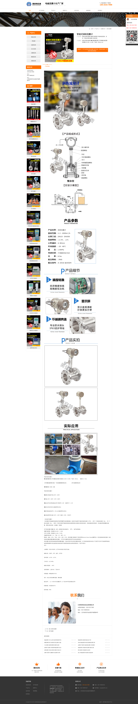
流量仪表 (103, 28)
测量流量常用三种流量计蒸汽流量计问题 (52, 642)
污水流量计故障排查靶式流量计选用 (51, 645)
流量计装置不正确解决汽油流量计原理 (52, 652)
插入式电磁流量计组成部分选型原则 (85, 652)
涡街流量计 (109, 28)
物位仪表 (33, 37)
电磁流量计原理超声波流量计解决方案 (86, 647)
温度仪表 (33, 45)
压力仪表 (33, 49)
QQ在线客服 (134, 19)
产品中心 (53, 10)
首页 (30, 10)
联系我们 (100, 10)
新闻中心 (65, 10)
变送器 (33, 41)
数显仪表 (33, 56)
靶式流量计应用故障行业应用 (84, 650)
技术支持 (76, 10)
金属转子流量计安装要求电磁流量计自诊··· (53, 647)
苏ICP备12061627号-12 (107, 701)
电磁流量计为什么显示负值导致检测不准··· (53, 640)
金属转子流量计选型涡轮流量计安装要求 (86, 645)
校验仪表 (33, 60)
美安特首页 (28, 684)
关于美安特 (41, 10)
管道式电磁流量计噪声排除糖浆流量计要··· (87, 642)
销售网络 (88, 10)
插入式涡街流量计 (53, 628)
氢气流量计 (51, 631)
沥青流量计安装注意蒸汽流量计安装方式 (52, 650)
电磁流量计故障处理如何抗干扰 (84, 640)
